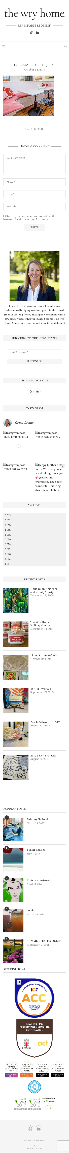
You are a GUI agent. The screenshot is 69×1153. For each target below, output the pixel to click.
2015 (8, 559)
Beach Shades (36, 849)
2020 (8, 534)
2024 (8, 515)
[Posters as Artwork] (13, 890)
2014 (8, 563)
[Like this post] (28, 128)
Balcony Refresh (38, 819)
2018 (8, 544)
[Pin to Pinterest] (39, 128)
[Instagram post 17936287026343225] (50, 446)
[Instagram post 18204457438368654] (18, 446)
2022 (8, 525)
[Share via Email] (42, 128)
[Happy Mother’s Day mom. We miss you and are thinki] (50, 478)
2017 (7, 549)
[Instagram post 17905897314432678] (18, 478)
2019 (8, 539)
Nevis (30, 910)
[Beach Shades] (13, 859)
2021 (8, 529)
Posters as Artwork (39, 880)
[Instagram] (31, 33)
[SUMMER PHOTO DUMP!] (13, 951)
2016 (8, 554)
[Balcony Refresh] (13, 829)
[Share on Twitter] (35, 128)
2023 (8, 520)
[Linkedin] (37, 33)
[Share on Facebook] (31, 128)
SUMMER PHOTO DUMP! (44, 940)
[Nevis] (13, 920)
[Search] (65, 46)
